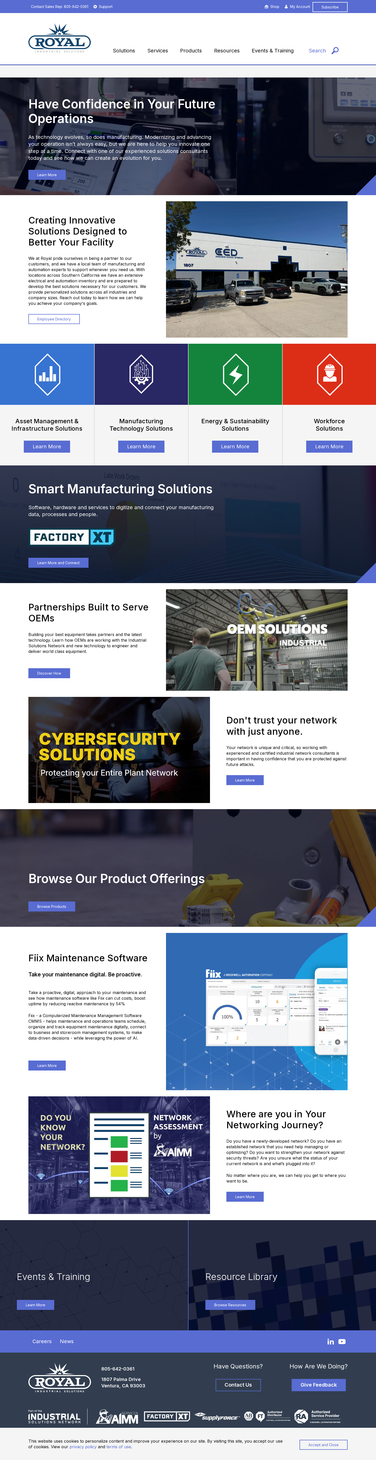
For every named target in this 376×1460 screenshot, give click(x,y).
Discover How (49, 673)
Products (191, 51)
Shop (274, 6)
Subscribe (330, 7)
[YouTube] (342, 1341)
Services (157, 51)
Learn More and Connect (58, 563)
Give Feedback (319, 1385)
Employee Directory (54, 319)
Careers (42, 1341)
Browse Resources (230, 1305)
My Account (300, 6)
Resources (227, 51)
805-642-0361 (118, 1369)
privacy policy (83, 1446)
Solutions (124, 51)
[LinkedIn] (330, 1341)
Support (106, 6)
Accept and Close (323, 1445)
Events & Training (273, 51)
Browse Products (51, 906)
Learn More (47, 175)
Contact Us (238, 1385)
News (67, 1341)
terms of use (118, 1446)
